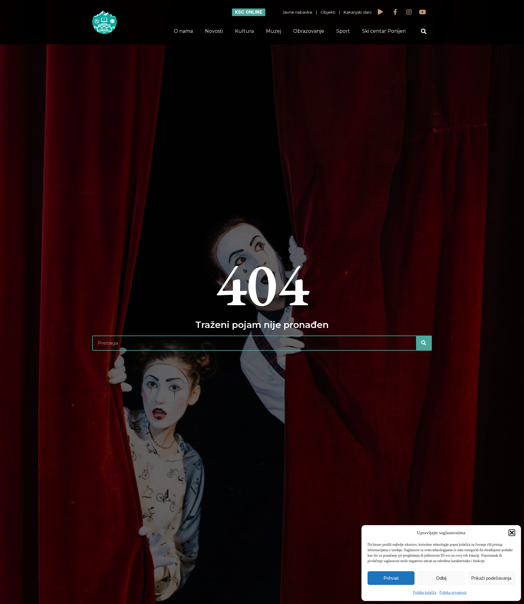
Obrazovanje (308, 31)
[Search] (423, 343)
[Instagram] (409, 12)
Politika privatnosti (452, 592)
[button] (512, 533)
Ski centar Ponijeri (384, 31)
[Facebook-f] (395, 12)
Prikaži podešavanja (491, 578)
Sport (343, 31)
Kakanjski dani (357, 12)
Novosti (214, 31)
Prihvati (391, 578)
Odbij (441, 578)
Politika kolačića (424, 592)
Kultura (244, 31)
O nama (183, 31)
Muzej (273, 31)
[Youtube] (423, 12)
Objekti (328, 12)
